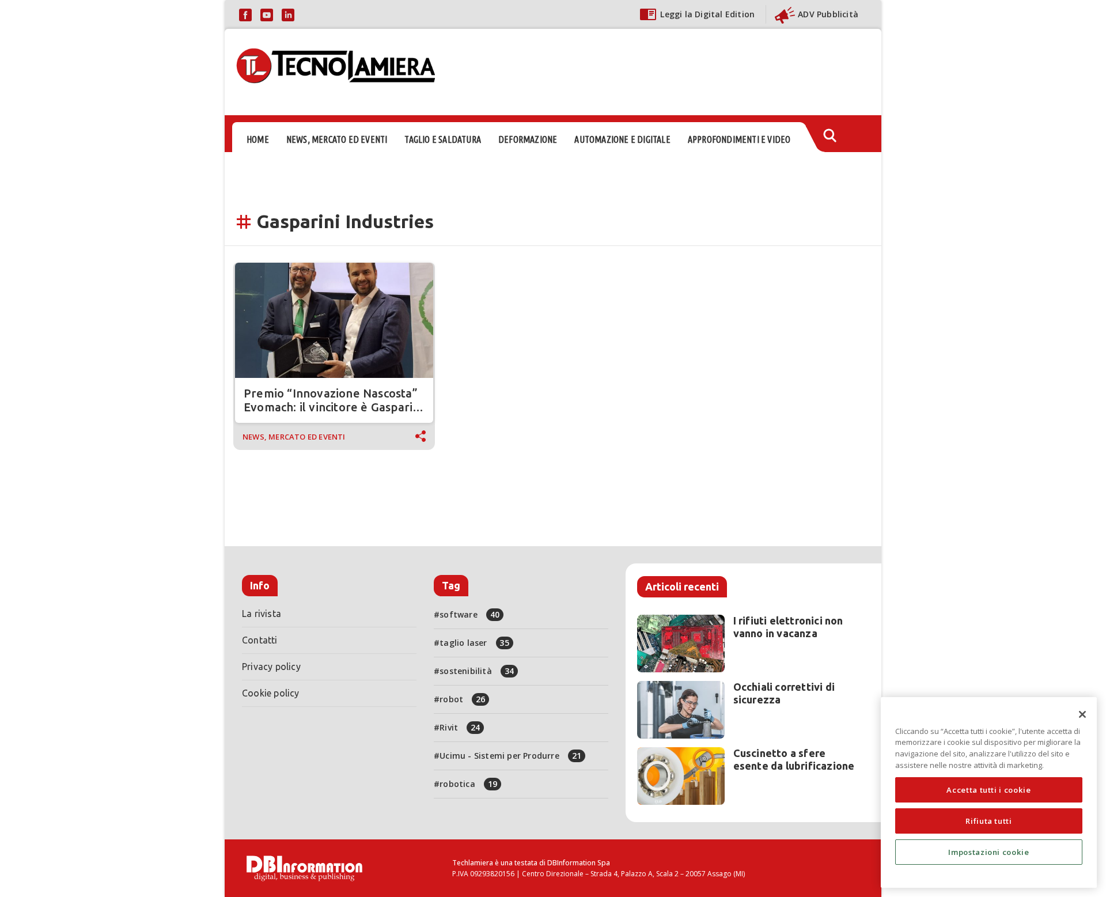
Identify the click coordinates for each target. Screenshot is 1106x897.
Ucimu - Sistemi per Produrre (510, 755)
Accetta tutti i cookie (988, 790)
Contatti (260, 640)
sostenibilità (477, 670)
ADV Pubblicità (828, 14)
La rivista (261, 613)
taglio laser (474, 642)
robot (462, 699)
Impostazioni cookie (988, 852)
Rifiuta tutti (988, 821)
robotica (468, 783)
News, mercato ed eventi (294, 437)
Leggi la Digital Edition (707, 14)
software (469, 614)
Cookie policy (271, 693)
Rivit (460, 727)
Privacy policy (271, 666)
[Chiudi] (1082, 714)
